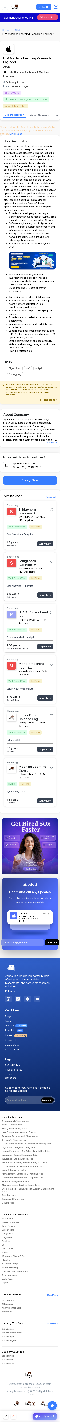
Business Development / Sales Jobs (20, 1136)
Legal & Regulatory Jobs (14, 1170)
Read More (51, 442)
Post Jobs (13, 1030)
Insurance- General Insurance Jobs (20, 1155)
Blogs (8, 1016)
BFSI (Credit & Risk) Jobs (14, 1128)
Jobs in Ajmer (8, 1336)
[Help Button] (52, 1405)
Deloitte (6, 1241)
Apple (7, 66)
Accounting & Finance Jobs (15, 1121)
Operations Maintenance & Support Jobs (22, 1177)
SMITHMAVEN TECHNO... (32, 517)
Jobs (42, 7)
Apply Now (30, 480)
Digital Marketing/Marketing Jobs (18, 1147)
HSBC (5, 1252)
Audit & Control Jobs (12, 1125)
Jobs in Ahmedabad (12, 1332)
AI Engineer (7, 1304)
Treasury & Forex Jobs (13, 1199)
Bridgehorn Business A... (29, 511)
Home (5, 30)
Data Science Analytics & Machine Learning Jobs (26, 1143)
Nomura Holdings (10, 1267)
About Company (40, 114)
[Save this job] (51, 510)
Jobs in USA (8, 1363)
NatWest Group (10, 1264)
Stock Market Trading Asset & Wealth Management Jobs (28, 1190)
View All (51, 497)
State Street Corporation (15, 1271)
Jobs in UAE (7, 1359)
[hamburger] (5, 7)
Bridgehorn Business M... (29, 563)
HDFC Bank (7, 1248)
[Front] (15, 7)
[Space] (10, 968)
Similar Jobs (15, 133)
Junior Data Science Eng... (30, 717)
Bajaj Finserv (8, 1226)
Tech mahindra (9, 1275)
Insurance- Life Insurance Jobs (17, 1159)
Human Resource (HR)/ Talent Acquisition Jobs (26, 1151)
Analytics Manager (11, 1308)
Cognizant (7, 1237)
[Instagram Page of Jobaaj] (8, 999)
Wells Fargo (8, 1279)
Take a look (46, 17)
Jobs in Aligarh (9, 1340)
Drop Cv (15, 1025)
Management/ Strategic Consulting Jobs (22, 1174)
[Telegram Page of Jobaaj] (27, 999)
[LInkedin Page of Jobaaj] (18, 999)
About (8, 1021)
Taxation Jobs (9, 1195)
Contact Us (11, 1040)
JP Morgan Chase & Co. (13, 1256)
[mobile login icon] (56, 7)
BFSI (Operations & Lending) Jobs (19, 1132)
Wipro (5, 1282)
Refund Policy (12, 1065)
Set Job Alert (12, 1049)
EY (3, 1245)
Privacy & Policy (13, 1069)
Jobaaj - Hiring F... (28, 722)
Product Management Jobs (15, 1181)
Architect (7, 1312)
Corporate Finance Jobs (14, 1140)
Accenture (7, 1218)
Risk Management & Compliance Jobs (21, 1185)
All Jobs (19, 30)
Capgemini (7, 1233)
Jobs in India (8, 1356)
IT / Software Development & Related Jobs (23, 1166)
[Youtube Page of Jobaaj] (37, 999)
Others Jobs (8, 1203)
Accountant (8, 1300)
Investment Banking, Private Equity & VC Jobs (25, 1162)
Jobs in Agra (8, 1329)
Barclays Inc (8, 1230)
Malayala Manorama (29, 671)
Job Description (14, 114)
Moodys (6, 1260)
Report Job (50, 399)
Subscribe (47, 1100)
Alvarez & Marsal (10, 1222)
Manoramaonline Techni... (32, 666)
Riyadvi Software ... (29, 619)
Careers (15, 1035)
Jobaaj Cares (12, 1045)
